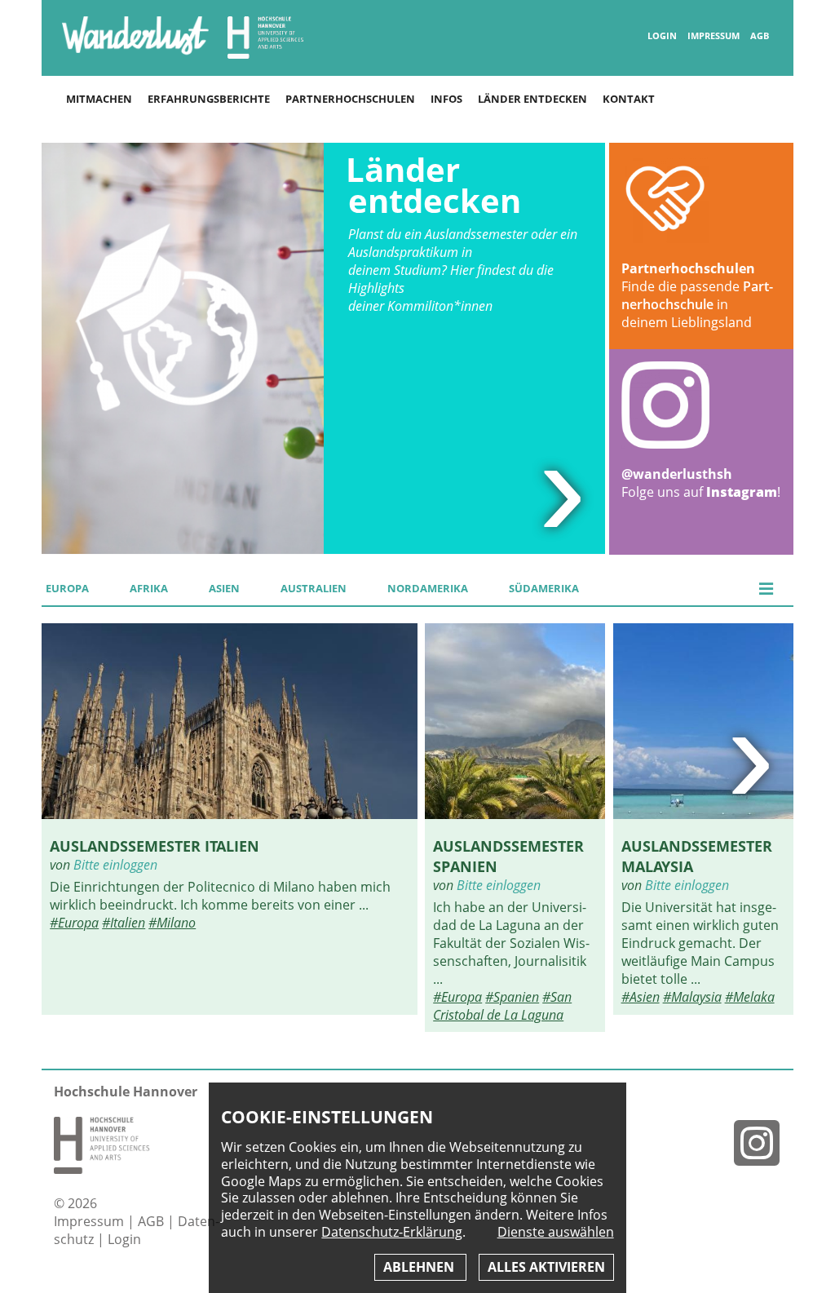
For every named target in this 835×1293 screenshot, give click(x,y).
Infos (446, 98)
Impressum (713, 36)
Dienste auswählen (555, 1232)
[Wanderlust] (135, 53)
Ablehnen (420, 1267)
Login (662, 36)
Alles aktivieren (546, 1267)
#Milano (172, 923)
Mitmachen (99, 98)
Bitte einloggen (115, 865)
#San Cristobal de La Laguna (502, 1006)
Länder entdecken (532, 98)
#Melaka (750, 997)
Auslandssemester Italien (154, 845)
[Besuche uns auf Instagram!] (763, 1142)
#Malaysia (692, 997)
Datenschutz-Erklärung (391, 1232)
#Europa (74, 923)
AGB (759, 36)
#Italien (123, 923)
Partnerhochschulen (350, 98)
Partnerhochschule (697, 295)
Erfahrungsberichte (209, 98)
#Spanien (512, 997)
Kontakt (629, 98)
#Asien (640, 997)
